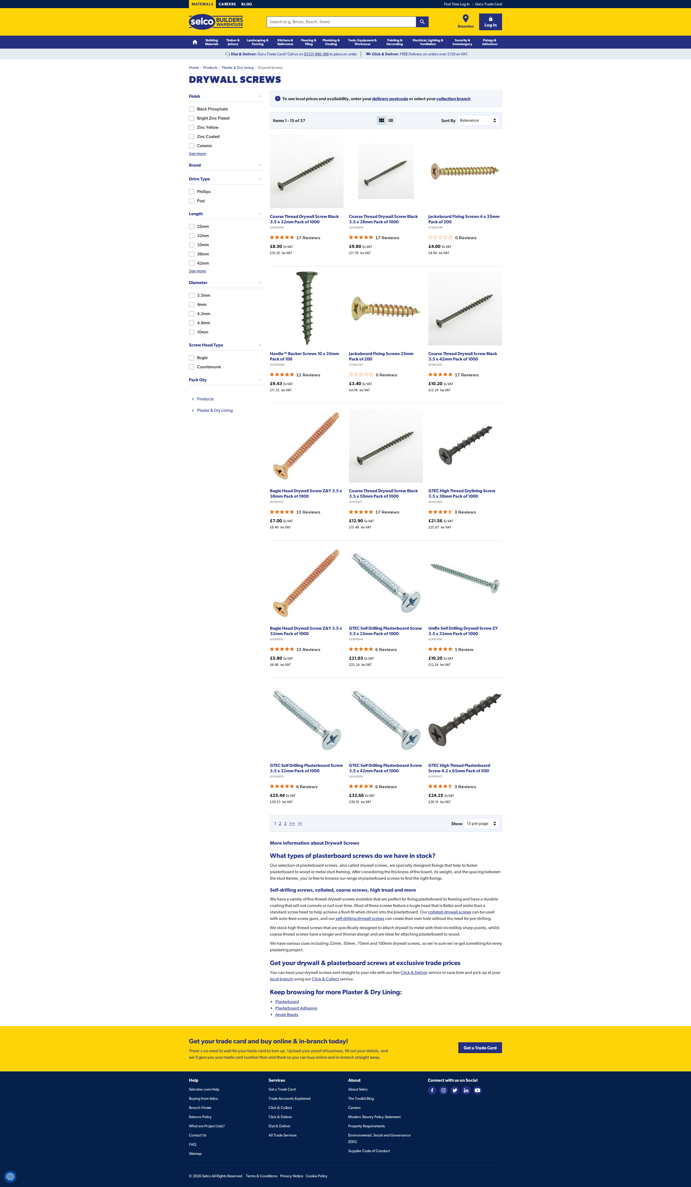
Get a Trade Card (488, 4)
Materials (202, 4)
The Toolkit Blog (361, 1098)
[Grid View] (381, 120)
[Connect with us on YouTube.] (477, 1090)
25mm (203, 226)
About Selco (358, 1089)
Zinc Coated (208, 136)
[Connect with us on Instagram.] (443, 1090)
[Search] (422, 21)
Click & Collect (325, 979)
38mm (203, 254)
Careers (227, 4)
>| (300, 823)
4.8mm (203, 322)
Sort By (448, 120)
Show (456, 823)
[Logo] (216, 22)
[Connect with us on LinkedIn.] (466, 1090)
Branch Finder (200, 1107)
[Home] (195, 42)
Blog (246, 4)
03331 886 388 (316, 54)
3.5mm (203, 295)
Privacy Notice (291, 1176)
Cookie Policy (316, 1176)
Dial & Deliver (279, 1126)
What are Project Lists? (207, 1126)
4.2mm (203, 313)
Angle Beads (286, 1014)
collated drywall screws (449, 912)
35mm (203, 244)
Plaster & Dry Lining (237, 67)
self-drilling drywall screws (360, 918)
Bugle (202, 357)
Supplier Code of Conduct (369, 1151)
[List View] (390, 120)
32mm (203, 235)
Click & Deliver (414, 972)
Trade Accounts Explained (289, 1098)
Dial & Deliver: (244, 54)
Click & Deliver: (385, 54)
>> (292, 823)
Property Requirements (366, 1126)
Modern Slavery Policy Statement (374, 1117)
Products (210, 67)
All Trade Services (283, 1135)
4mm (201, 304)
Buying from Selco (203, 1098)
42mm (203, 263)
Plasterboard (287, 1001)
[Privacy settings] (10, 1177)
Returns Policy (200, 1117)
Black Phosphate (212, 109)
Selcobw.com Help (204, 1089)
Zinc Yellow (207, 127)
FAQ (192, 1144)
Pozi (201, 200)
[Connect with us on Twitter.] (454, 1090)
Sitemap (195, 1153)
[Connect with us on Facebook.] (432, 1090)
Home (194, 67)
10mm (202, 332)
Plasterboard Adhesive (296, 1008)
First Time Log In (457, 4)
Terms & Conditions (261, 1176)
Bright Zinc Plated (213, 118)
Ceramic (204, 145)
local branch (281, 979)
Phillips (204, 191)
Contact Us (197, 1135)
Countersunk (209, 366)
